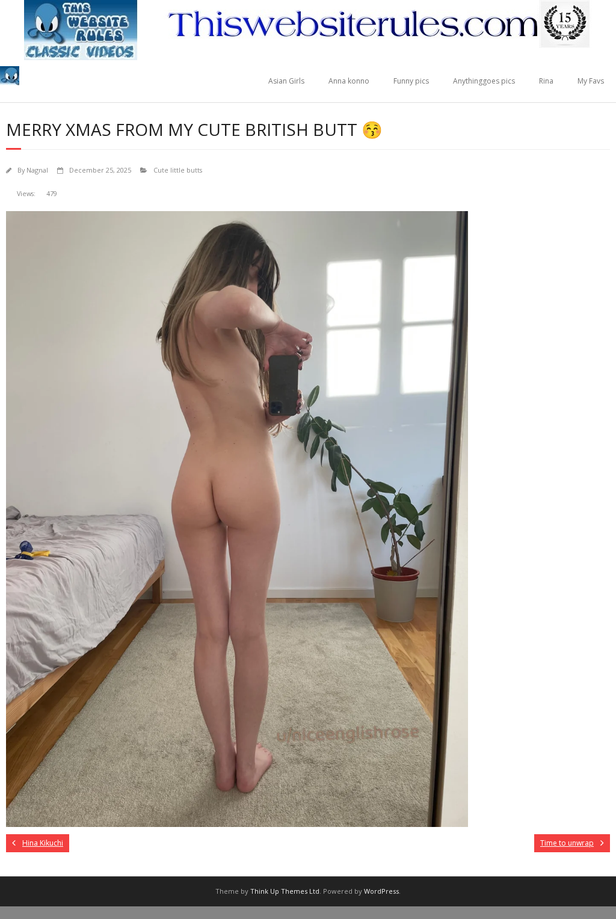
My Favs (591, 81)
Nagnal (37, 169)
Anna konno (348, 81)
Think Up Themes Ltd (284, 891)
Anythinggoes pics (484, 81)
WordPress (381, 891)
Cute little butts (177, 169)
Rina (546, 81)
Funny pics (411, 81)
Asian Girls (286, 81)
